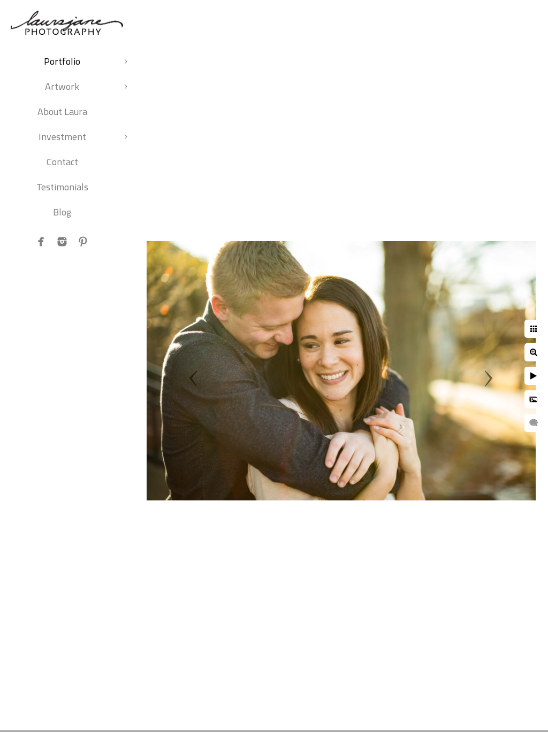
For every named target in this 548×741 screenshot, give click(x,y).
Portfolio (62, 61)
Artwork (62, 86)
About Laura (62, 111)
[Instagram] (62, 242)
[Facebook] (41, 242)
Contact (62, 162)
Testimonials (62, 187)
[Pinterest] (83, 242)
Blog (62, 212)
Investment (62, 136)
